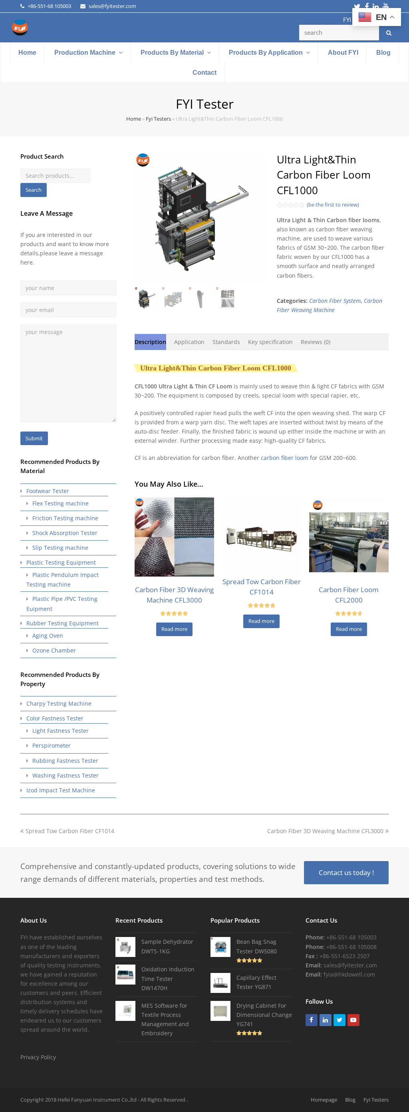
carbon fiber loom (284, 458)
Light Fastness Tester (60, 730)
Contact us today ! (346, 872)
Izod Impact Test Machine (60, 790)
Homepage (324, 1099)
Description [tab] (150, 342)
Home (133, 118)
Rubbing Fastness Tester (65, 760)
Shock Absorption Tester (64, 533)
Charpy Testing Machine (58, 703)
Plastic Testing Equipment (61, 562)
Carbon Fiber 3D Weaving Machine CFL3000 (325, 831)
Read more (174, 629)
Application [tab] (189, 342)
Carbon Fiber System (335, 300)
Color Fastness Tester (54, 718)
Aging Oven (47, 635)
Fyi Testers (158, 118)
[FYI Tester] (20, 27)
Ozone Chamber (54, 650)
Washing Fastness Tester (65, 775)
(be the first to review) (333, 204)
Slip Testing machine (60, 547)
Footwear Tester (47, 491)
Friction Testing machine (65, 518)
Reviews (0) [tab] (315, 342)
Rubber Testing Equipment (62, 623)
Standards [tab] (226, 342)
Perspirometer (51, 745)
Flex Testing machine (60, 503)
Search (34, 189)
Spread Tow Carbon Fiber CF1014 (69, 831)
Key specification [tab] (270, 342)
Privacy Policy (38, 1057)
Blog (350, 1099)
